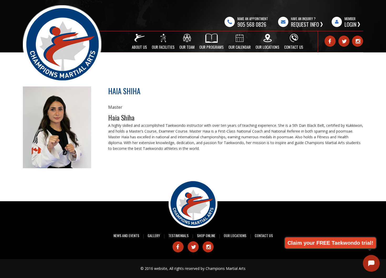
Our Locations (235, 235)
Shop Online (206, 235)
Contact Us (264, 235)
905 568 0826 (251, 24)
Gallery (154, 235)
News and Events (126, 235)
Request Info (305, 24)
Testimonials (178, 235)
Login (350, 24)
